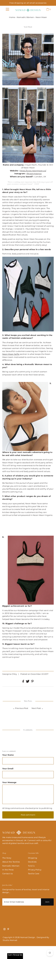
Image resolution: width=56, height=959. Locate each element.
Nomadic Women (25, 17)
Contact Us (7, 874)
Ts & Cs (31, 866)
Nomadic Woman (11, 866)
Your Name (8, 755)
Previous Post (21, 708)
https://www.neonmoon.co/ (33, 171)
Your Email (7, 769)
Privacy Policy (34, 870)
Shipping (32, 858)
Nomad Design (27, 937)
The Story (6, 858)
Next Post (36, 708)
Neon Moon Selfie (11, 354)
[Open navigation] (7, 9)
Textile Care (33, 874)
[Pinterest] (8, 929)
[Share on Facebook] (23, 682)
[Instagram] (4, 929)
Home (12, 17)
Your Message (9, 782)
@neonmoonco (34, 174)
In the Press (8, 870)
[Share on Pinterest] (32, 682)
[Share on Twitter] (28, 682)
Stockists (32, 862)
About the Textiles (11, 862)
